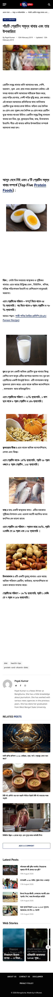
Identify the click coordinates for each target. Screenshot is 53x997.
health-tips (16, 663)
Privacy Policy (26, 983)
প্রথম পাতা (6, 12)
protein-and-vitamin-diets (16, 667)
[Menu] (4, 4)
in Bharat (38, 993)
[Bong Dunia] (26, 4)
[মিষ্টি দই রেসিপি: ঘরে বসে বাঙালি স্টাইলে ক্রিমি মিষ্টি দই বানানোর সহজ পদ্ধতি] (26, 778)
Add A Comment (26, 846)
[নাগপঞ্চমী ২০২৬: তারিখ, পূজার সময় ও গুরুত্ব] (10, 884)
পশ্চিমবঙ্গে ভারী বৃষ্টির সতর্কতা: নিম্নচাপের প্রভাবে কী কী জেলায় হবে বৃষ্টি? (33, 868)
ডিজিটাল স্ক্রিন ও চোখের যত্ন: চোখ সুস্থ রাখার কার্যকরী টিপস (22, 835)
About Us (11, 977)
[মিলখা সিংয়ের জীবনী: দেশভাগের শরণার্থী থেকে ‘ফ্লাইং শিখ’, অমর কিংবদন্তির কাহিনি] (10, 897)
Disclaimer (38, 977)
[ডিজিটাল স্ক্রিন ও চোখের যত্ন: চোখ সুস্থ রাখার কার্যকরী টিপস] (26, 817)
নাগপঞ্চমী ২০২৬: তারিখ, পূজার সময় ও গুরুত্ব (34, 880)
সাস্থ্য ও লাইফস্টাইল (19, 12)
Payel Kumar (10, 38)
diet (5, 663)
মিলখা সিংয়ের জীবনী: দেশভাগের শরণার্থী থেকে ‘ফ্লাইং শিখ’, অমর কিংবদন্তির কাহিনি (34, 895)
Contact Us (24, 977)
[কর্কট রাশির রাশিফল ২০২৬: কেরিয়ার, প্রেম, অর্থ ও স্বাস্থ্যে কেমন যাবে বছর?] (26, 738)
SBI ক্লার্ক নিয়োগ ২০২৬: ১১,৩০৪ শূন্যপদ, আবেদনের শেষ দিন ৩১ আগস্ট (34, 908)
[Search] (48, 4)
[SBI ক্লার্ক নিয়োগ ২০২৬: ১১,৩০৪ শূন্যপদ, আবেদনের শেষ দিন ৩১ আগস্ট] (10, 910)
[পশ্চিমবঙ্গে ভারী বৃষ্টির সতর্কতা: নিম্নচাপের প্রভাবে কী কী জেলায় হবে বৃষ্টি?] (10, 870)
